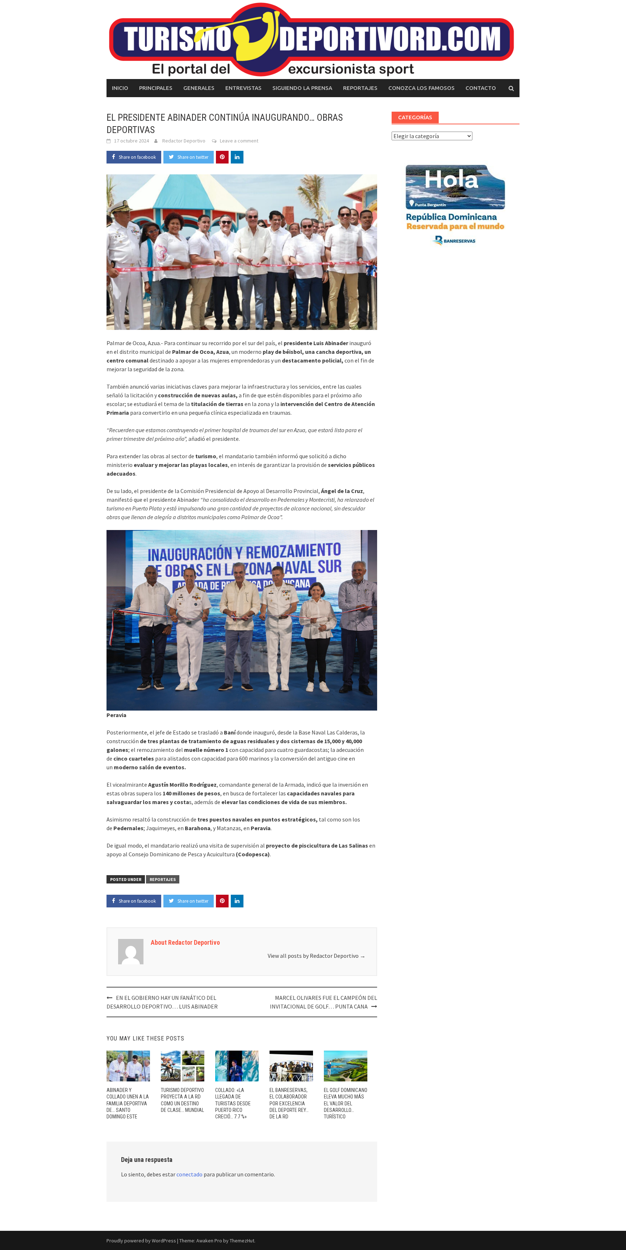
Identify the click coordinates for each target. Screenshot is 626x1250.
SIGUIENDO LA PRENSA (302, 88)
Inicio (120, 88)
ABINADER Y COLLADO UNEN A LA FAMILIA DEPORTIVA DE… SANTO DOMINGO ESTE (128, 1103)
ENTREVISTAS (243, 88)
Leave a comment (239, 140)
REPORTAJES (360, 88)
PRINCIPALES (155, 88)
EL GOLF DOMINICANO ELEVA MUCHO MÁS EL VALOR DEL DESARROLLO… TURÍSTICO (345, 1103)
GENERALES (198, 88)
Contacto (481, 88)
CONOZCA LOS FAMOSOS (421, 88)
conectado (189, 1174)
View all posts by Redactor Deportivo (317, 955)
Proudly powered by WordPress (141, 1240)
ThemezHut (242, 1240)
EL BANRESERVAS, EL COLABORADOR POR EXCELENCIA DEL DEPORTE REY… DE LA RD (289, 1103)
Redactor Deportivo (183, 140)
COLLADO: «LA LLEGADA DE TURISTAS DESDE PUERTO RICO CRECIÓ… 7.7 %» (233, 1103)
